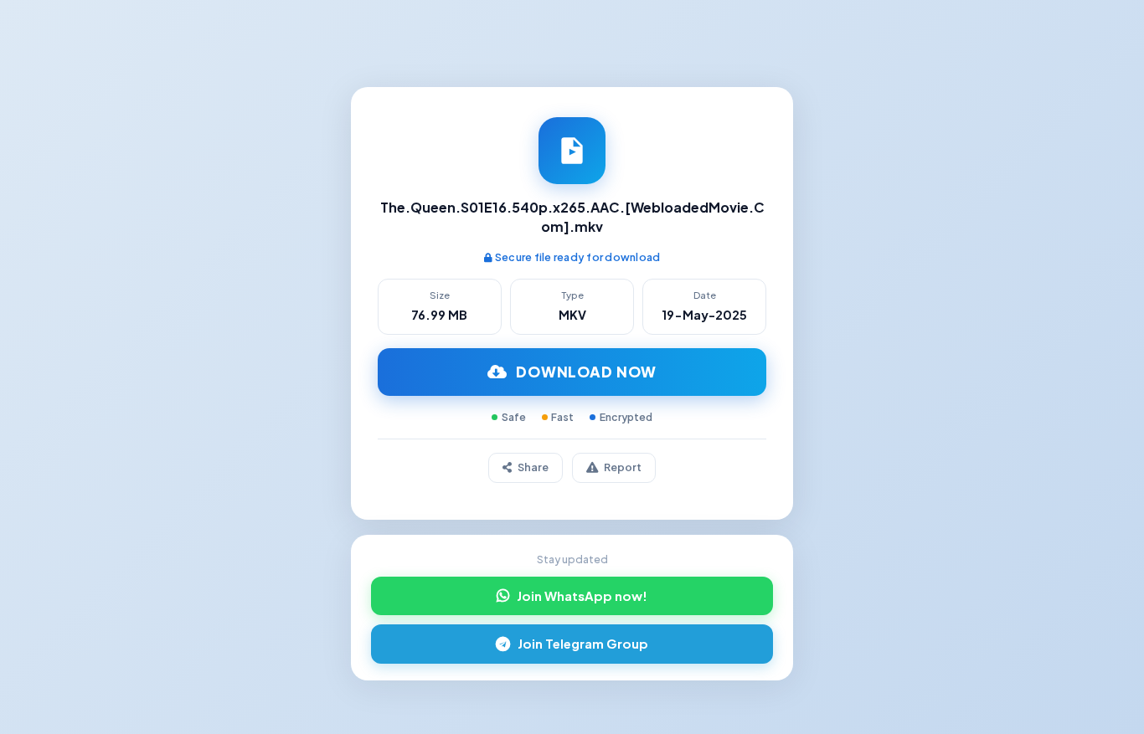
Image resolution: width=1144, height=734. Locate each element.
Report (623, 467)
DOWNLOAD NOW (586, 371)
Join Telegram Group (583, 643)
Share (533, 467)
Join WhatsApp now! (582, 595)
